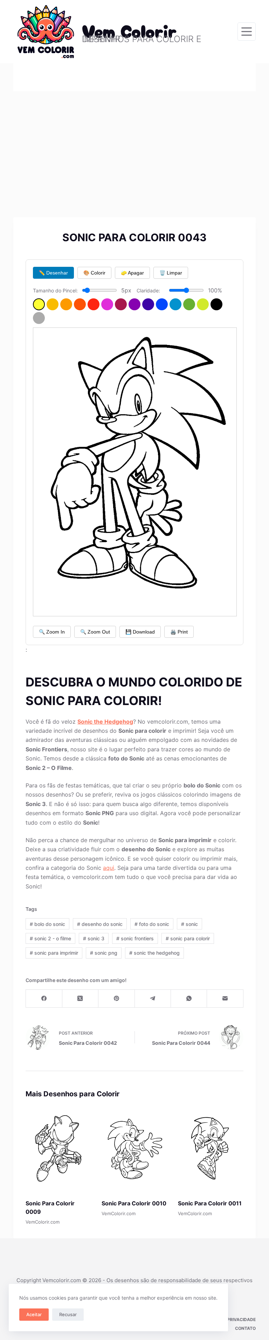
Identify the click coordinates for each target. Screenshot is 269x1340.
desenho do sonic (100, 924)
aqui (108, 867)
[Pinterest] (116, 999)
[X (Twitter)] (80, 999)
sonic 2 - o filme (50, 938)
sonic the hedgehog (154, 953)
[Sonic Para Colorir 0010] (134, 1148)
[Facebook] (44, 999)
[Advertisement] (134, 144)
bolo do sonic (47, 924)
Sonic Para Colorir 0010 (134, 1203)
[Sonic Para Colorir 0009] (58, 1148)
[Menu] (246, 31)
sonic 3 (93, 938)
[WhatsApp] (189, 999)
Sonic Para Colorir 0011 (210, 1203)
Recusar (68, 1314)
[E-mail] (225, 999)
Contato (245, 1328)
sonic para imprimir (54, 953)
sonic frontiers (135, 938)
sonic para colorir (188, 938)
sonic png (103, 953)
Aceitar (34, 1314)
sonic (189, 924)
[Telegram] (153, 999)
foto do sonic (151, 924)
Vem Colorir (129, 30)
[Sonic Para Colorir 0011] (210, 1148)
